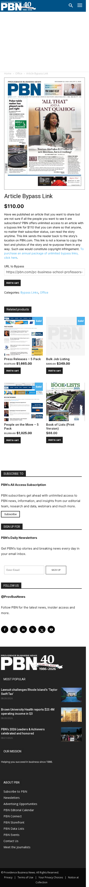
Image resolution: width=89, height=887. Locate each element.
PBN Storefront (14, 822)
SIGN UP (56, 570)
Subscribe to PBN (15, 791)
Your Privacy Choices (50, 877)
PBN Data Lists (14, 829)
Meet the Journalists (17, 847)
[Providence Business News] (18, 6)
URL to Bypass (14, 266)
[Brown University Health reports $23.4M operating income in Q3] (71, 714)
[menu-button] (80, 6)
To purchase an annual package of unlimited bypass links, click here (44, 253)
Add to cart (12, 282)
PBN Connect (13, 816)
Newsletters (12, 798)
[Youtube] (51, 629)
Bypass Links (29, 292)
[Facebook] (4, 629)
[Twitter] (42, 629)
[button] (71, 6)
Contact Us (11, 841)
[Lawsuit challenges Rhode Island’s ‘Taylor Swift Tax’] (71, 695)
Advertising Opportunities (20, 804)
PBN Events (11, 835)
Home (7, 73)
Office (18, 73)
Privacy (8, 877)
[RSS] (32, 629)
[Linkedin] (23, 629)
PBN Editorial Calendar (19, 810)
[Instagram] (14, 629)
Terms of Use (25, 877)
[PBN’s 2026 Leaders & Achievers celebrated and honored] (71, 734)
